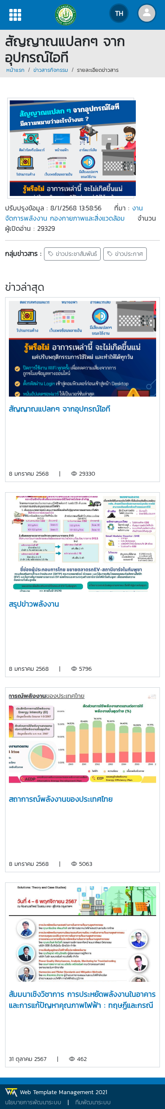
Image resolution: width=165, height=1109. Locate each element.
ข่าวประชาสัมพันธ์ (75, 254)
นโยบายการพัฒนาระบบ (33, 1102)
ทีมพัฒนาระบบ (93, 1102)
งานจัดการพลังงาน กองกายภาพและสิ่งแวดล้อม (74, 213)
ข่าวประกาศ (128, 254)
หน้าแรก (15, 70)
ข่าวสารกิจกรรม (50, 70)
